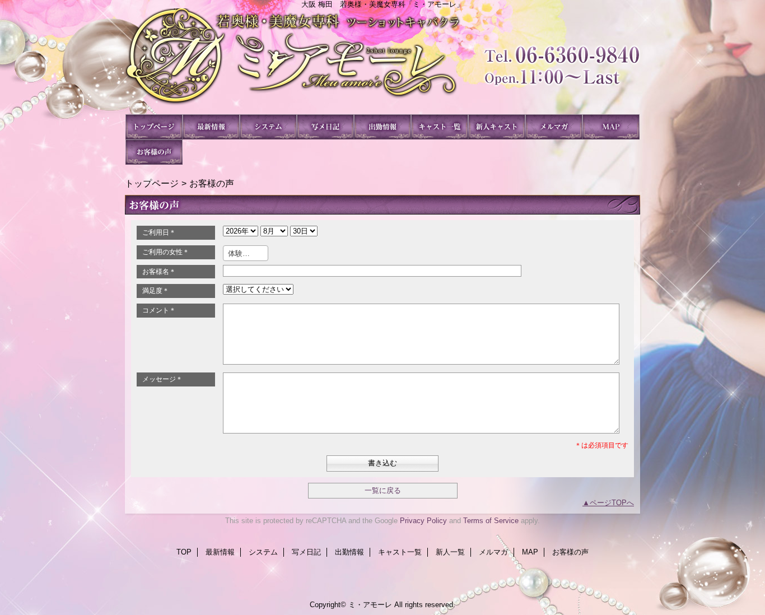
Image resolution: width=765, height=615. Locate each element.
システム (268, 126)
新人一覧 (496, 126)
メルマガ (553, 126)
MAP (611, 126)
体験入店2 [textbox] (244, 253)
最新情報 (211, 126)
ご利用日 (159, 232)
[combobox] (245, 253)
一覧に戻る (383, 490)
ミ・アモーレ (382, 61)
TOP (154, 126)
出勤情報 (382, 126)
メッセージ (162, 379)
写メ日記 (325, 126)
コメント (159, 310)
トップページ (152, 183)
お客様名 (159, 272)
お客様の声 (154, 152)
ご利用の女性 (165, 252)
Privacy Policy (423, 520)
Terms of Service (491, 520)
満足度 (155, 291)
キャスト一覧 (439, 126)
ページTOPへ (612, 502)
